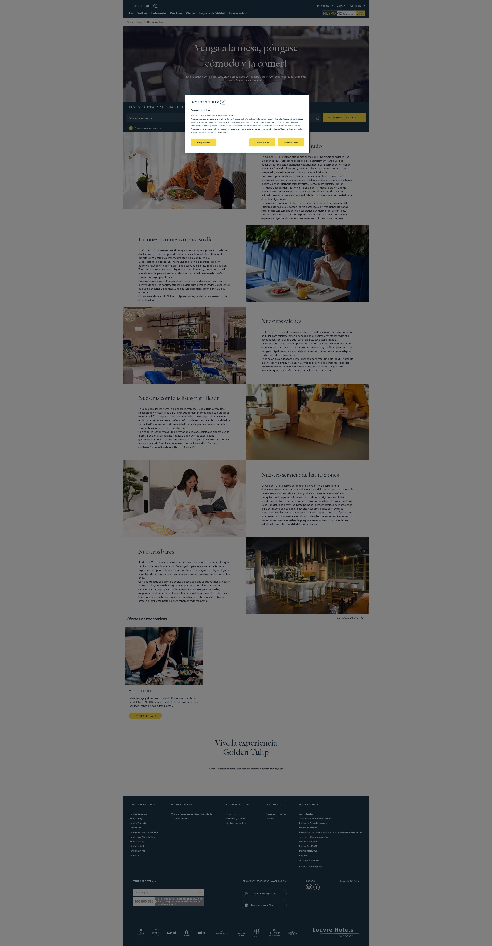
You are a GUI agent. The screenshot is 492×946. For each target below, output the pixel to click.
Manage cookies (204, 142)
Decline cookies (262, 142)
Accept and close (291, 142)
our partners (295, 118)
